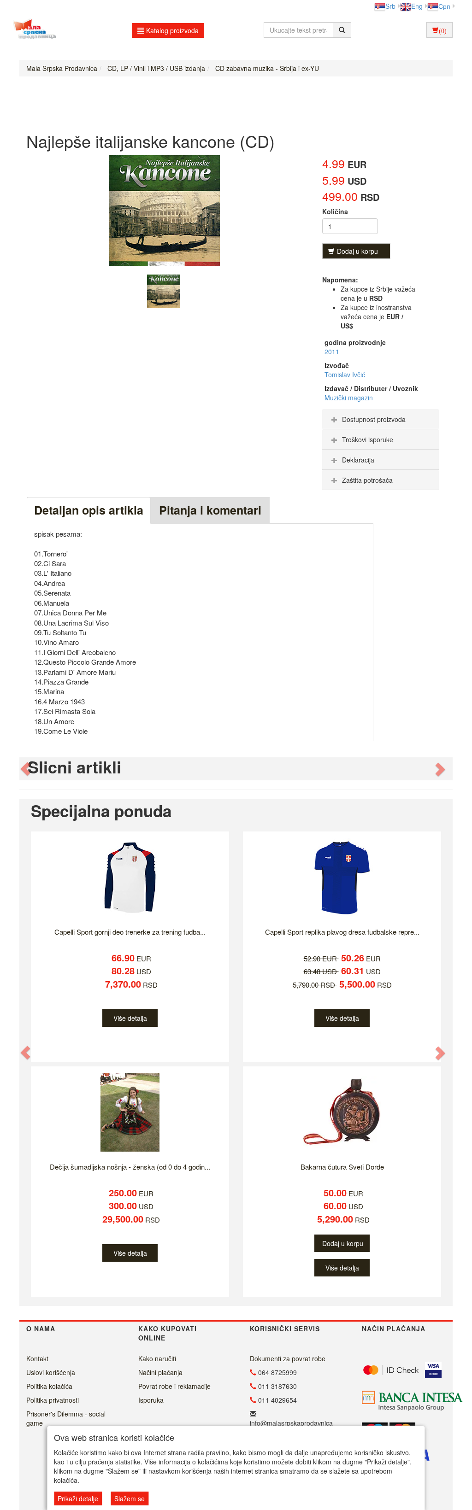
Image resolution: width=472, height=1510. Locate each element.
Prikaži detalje (78, 1498)
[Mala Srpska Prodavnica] (32, 29)
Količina (335, 211)
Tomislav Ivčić (344, 374)
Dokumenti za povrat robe (287, 1358)
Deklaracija (358, 459)
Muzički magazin (348, 397)
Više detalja (130, 1018)
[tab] (380, 419)
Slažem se (129, 1498)
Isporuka (151, 1400)
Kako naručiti (157, 1358)
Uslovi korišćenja (50, 1372)
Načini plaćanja (160, 1372)
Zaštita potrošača (367, 480)
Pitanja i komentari (210, 510)
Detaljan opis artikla (88, 510)
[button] (25, 769)
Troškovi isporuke (367, 439)
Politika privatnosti (52, 1400)
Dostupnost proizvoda (374, 419)
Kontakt (37, 1358)
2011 (331, 351)
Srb (390, 6)
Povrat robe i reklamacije (174, 1386)
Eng (417, 6)
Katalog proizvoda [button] (172, 30)
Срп (444, 6)
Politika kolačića (49, 1386)
